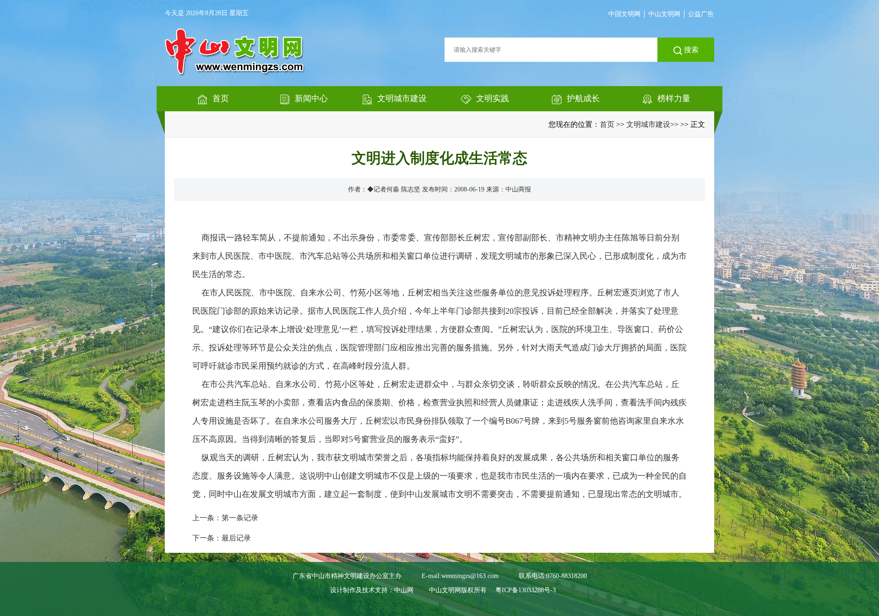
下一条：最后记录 (221, 538)
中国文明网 (624, 14)
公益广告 (701, 14)
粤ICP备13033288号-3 (525, 590)
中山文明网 (664, 14)
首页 (607, 124)
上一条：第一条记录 (225, 518)
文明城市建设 (648, 124)
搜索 (690, 50)
